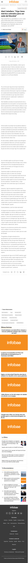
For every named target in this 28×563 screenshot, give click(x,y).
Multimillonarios (12, 4)
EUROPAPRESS (20, 322)
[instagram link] (13, 513)
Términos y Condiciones (9, 552)
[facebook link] (7, 513)
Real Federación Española (7, 315)
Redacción (12, 533)
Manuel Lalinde (18, 315)
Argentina (6, 541)
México (4, 523)
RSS (14, 526)
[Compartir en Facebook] (9, 56)
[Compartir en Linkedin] (15, 56)
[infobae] (14, 2)
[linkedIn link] (21, 513)
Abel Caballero (5, 312)
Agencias (3, 8)
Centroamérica (13, 523)
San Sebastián (5, 320)
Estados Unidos (21, 520)
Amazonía (18, 4)
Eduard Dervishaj (13, 317)
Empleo (16, 533)
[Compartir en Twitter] (12, 56)
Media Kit (14, 544)
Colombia (10, 520)
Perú (8, 523)
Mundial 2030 (18, 312)
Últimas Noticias (21, 523)
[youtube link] (15, 513)
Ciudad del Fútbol (14, 320)
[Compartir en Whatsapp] (6, 56)
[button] (2, 1)
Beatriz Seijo (4, 317)
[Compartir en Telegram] (18, 56)
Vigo (11, 312)
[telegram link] (18, 513)
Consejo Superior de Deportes (8, 322)
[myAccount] (26, 2)
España (15, 520)
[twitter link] (10, 513)
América (5, 520)
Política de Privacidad (19, 552)
